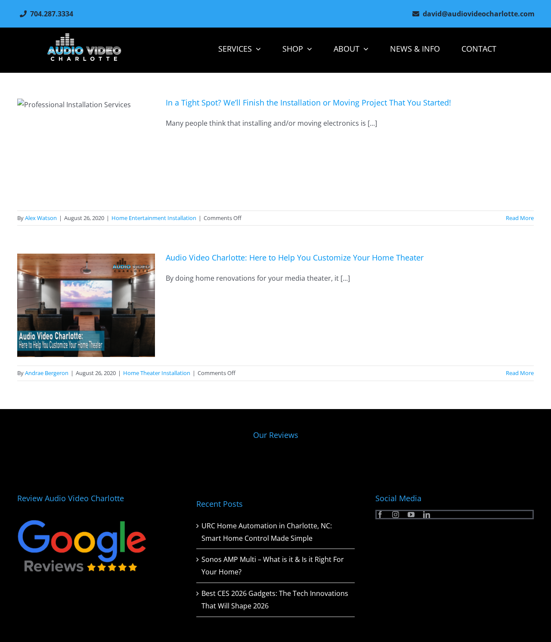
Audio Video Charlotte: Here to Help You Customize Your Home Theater (296, 257)
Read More (520, 218)
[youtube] (411, 514)
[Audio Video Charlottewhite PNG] (84, 36)
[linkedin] (426, 514)
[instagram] (395, 514)
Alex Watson (41, 218)
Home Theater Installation (156, 373)
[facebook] (380, 514)
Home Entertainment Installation (153, 218)
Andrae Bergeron (46, 373)
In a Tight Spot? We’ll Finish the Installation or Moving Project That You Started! (308, 102)
